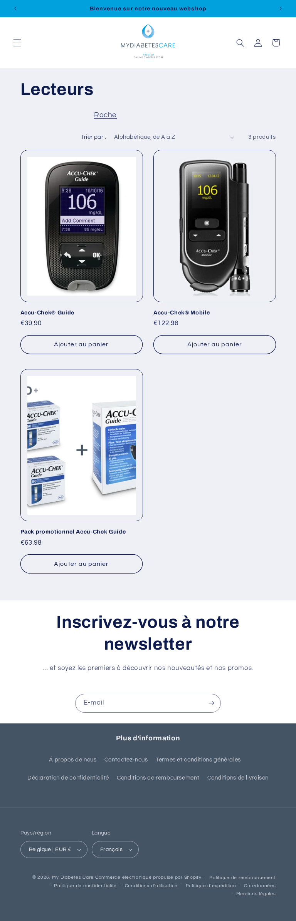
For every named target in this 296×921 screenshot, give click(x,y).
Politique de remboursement (242, 878)
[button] (17, 43)
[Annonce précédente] (15, 8)
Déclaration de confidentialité (68, 778)
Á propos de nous (72, 760)
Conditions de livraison (238, 778)
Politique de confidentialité (85, 886)
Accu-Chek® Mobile (181, 312)
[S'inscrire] (211, 703)
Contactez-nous (126, 760)
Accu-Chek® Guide (47, 312)
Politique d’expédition (211, 886)
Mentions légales (256, 894)
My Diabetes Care (73, 877)
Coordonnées (260, 886)
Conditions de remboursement (158, 778)
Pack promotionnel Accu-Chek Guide (73, 532)
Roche (105, 115)
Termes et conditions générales (198, 760)
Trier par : (93, 137)
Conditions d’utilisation (151, 886)
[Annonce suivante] (280, 8)
